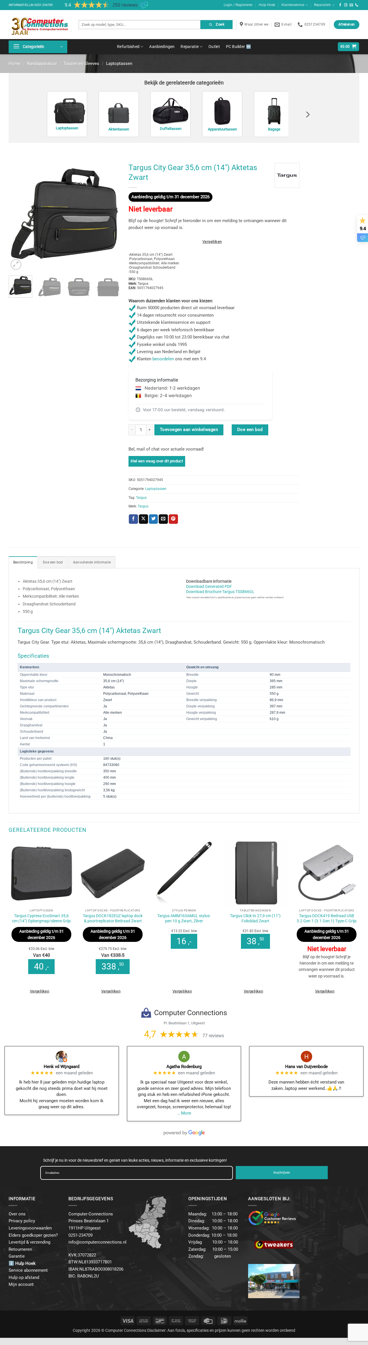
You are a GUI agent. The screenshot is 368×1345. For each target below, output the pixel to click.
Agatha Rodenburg (184, 1066)
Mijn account (21, 1284)
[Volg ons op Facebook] (340, 5)
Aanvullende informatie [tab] (92, 562)
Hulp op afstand (24, 1277)
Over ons (17, 1214)
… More (184, 1113)
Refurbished (128, 46)
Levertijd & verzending (29, 1242)
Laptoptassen (119, 63)
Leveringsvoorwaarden (30, 1228)
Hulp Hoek (267, 5)
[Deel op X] (143, 519)
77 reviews (213, 1035)
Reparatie (190, 46)
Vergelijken (212, 241)
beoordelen (163, 358)
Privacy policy (22, 1220)
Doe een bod (250, 429)
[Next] (110, 216)
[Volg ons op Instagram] (346, 5)
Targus (141, 498)
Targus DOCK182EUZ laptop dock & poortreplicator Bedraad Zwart (113, 918)
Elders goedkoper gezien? (33, 1235)
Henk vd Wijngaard (61, 1066)
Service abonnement (28, 1270)
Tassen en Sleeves (81, 63)
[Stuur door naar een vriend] (163, 519)
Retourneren (20, 1249)
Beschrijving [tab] (23, 562)
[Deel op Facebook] (133, 519)
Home (14, 63)
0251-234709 (43, 5)
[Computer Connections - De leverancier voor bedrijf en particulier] (39, 24)
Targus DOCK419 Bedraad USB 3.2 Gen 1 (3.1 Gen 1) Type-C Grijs (326, 918)
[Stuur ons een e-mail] (351, 5)
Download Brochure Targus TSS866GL (220, 591)
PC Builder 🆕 (238, 46)
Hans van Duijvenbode (306, 1066)
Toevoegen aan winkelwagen (189, 429)
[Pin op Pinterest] (173, 519)
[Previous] (18, 216)
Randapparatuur (42, 63)
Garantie (17, 1256)
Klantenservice (292, 5)
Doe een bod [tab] (53, 562)
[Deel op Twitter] (153, 519)
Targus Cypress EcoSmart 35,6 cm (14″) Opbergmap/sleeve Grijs (41, 918)
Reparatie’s (322, 5)
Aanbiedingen (162, 46)
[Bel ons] (357, 5)
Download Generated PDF (209, 586)
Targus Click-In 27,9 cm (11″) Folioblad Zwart (255, 918)
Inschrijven (281, 1173)
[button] (38, 47)
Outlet (214, 46)
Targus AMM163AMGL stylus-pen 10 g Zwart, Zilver (184, 918)
